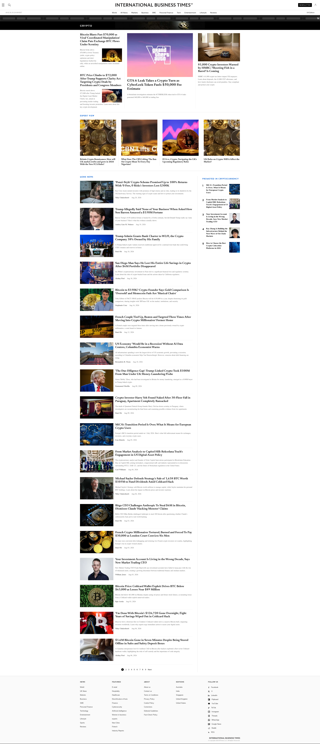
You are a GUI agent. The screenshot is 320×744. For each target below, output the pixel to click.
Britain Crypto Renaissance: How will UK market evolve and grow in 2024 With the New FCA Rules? (97, 162)
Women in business (119, 715)
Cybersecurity (117, 707)
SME (154, 13)
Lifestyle (203, 13)
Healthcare (116, 695)
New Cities (116, 723)
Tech (179, 13)
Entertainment (190, 13)
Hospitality (116, 691)
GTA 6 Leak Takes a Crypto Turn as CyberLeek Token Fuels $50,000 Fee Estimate (154, 85)
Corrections (148, 707)
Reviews (213, 13)
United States (181, 703)
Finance (115, 703)
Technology (84, 711)
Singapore (179, 695)
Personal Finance (166, 13)
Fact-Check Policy (150, 715)
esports (114, 719)
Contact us (148, 691)
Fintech (114, 727)
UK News (124, 13)
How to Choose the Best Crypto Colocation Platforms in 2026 (216, 245)
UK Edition (310, 13)
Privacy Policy (149, 699)
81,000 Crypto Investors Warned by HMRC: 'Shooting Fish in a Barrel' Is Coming (218, 68)
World (114, 13)
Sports (82, 723)
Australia (179, 687)
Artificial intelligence (119, 711)
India (178, 691)
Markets (134, 13)
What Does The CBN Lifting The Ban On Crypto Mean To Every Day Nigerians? (138, 162)
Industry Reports (118, 731)
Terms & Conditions (151, 695)
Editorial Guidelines (151, 711)
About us (147, 687)
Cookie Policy (149, 703)
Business (145, 13)
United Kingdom (182, 699)
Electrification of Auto (120, 699)
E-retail (114, 687)
